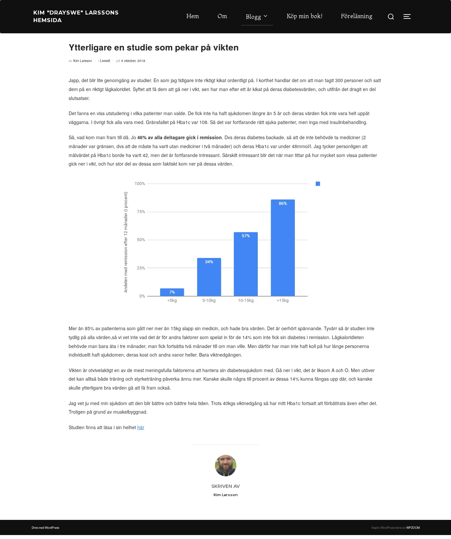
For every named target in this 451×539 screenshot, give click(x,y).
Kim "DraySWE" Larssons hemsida (76, 16)
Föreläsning (356, 16)
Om (222, 16)
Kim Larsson (82, 60)
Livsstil (105, 60)
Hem (193, 16)
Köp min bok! (304, 16)
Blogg (253, 16)
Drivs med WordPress (45, 527)
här (140, 427)
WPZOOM (413, 527)
